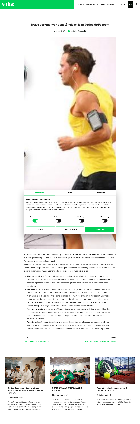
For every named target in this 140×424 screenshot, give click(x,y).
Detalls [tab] (70, 192)
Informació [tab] (101, 192)
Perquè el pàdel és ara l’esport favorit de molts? (112, 389)
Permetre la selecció (70, 229)
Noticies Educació (78, 31)
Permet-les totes (99, 229)
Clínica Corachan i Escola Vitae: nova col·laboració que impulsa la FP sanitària (25, 390)
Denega (40, 229)
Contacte (121, 4)
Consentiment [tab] (39, 192)
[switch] (58, 221)
